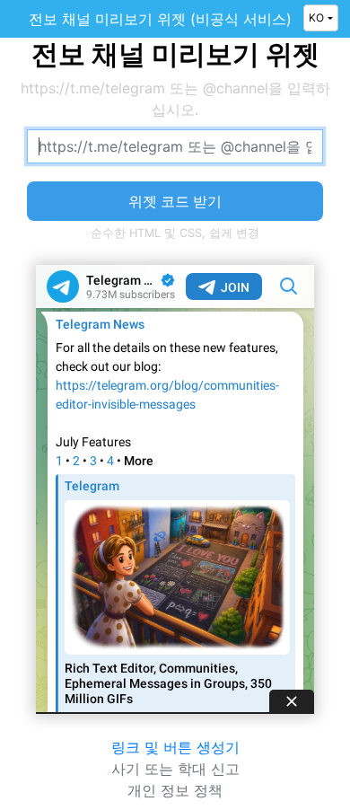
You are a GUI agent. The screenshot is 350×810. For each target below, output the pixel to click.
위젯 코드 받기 (175, 201)
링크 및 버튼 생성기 (175, 747)
